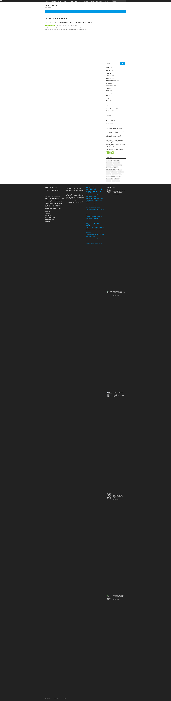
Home (47, 1)
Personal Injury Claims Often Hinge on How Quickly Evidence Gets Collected (115, 141)
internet (91, 218)
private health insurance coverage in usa (93, 229)
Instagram (88, 218)
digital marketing (91, 198)
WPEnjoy (66, 698)
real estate (102, 229)
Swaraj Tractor (101, 231)
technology (88, 232)
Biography (108, 73)
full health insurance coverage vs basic (95, 200)
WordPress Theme (59, 698)
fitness (87, 200)
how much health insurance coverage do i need (94, 216)
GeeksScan (51, 5)
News (80, 1)
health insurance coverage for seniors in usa (93, 207)
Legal (76, 1)
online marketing (89, 227)
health (88, 202)
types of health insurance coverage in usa (93, 238)
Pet (106, 105)
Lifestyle (92, 1)
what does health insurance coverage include (94, 243)
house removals (89, 214)
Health (107, 93)
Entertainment (99, 1)
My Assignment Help (93, 224)
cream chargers (93, 196)
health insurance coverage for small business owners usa (95, 210)
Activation (108, 70)
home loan (102, 212)
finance (102, 198)
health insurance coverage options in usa (93, 212)
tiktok (103, 234)
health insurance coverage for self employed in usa (95, 205)
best (101, 194)
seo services (91, 231)
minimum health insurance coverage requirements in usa (95, 221)
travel (94, 236)
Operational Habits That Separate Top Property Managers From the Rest (115, 145)
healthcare (93, 202)
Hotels (107, 118)
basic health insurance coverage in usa (92, 194)
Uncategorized (109, 120)
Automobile (53, 1)
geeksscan (58, 25)
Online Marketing (110, 103)
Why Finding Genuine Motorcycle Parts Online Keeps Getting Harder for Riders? (115, 136)
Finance (71, 1)
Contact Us (47, 213)
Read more (87, 29)
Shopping (96, 231)
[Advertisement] (101, 7)
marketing (96, 218)
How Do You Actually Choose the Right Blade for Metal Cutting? (115, 131)
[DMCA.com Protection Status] (110, 153)
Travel (106, 1)
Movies (107, 88)
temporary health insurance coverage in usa (93, 234)
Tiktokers (108, 113)
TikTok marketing (89, 236)
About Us (47, 211)
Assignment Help (94, 189)
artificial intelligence (91, 187)
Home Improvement (111, 80)
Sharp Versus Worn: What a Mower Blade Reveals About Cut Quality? (114, 127)
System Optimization (50, 25)
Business (59, 1)
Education (66, 1)
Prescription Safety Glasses (99, 227)
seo (87, 231)
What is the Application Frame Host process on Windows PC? (69, 22)
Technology (85, 1)
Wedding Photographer (90, 241)
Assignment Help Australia (93, 191)
